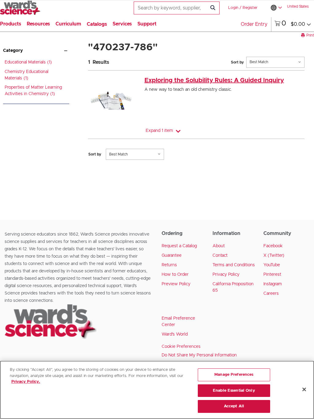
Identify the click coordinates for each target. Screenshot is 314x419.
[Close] (304, 389)
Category (13, 50)
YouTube (271, 265)
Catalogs (97, 24)
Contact (220, 255)
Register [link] (250, 8)
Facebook (273, 246)
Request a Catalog (179, 246)
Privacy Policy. (25, 382)
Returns (169, 265)
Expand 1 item (159, 131)
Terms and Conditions (234, 265)
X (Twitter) (273, 255)
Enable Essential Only (234, 391)
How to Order (175, 274)
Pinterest (272, 274)
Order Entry (254, 24)
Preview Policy (176, 284)
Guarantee (172, 255)
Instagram (272, 284)
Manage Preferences (233, 375)
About (219, 246)
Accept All (234, 406)
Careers (271, 293)
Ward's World (175, 334)
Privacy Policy (226, 274)
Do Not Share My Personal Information (199, 355)
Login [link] (233, 8)
